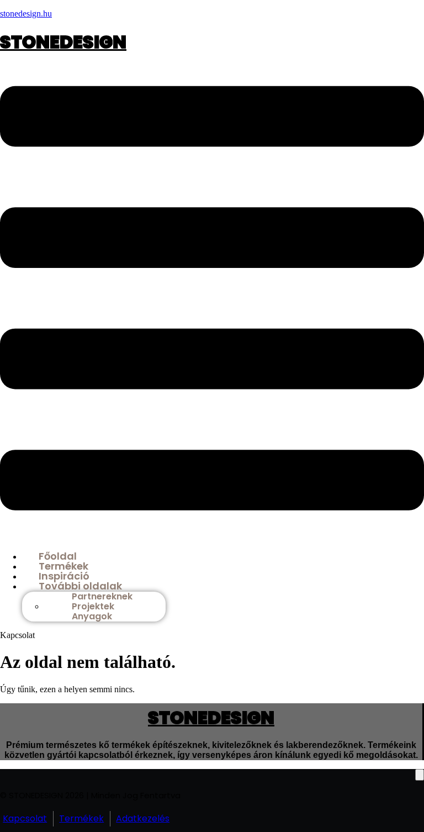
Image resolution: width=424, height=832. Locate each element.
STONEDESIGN (63, 41)
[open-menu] (419, 775)
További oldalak (80, 586)
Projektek (93, 606)
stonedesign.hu (26, 13)
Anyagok (92, 616)
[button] (212, 299)
